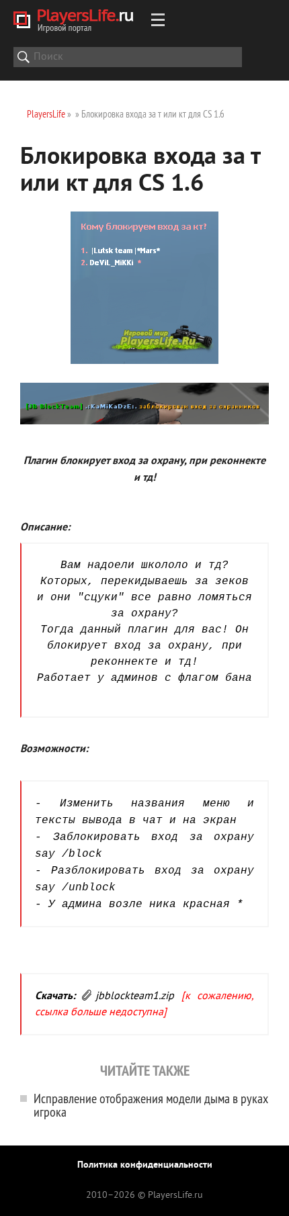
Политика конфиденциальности (144, 1165)
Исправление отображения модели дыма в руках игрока (151, 1105)
